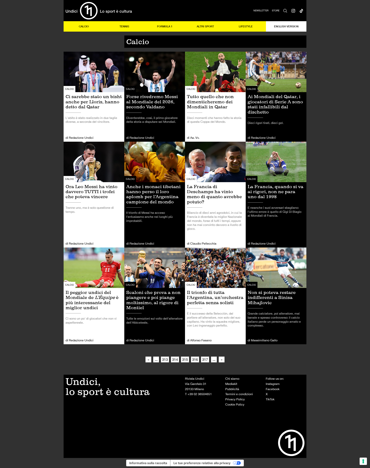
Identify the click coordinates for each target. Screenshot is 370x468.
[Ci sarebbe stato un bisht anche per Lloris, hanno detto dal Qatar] (94, 96)
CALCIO (84, 26)
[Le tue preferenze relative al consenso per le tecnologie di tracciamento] (363, 461)
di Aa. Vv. (193, 137)
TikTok (270, 399)
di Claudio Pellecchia (201, 243)
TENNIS (124, 26)
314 (175, 359)
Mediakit (231, 384)
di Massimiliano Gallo (263, 340)
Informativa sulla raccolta (148, 463)
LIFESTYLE (246, 26)
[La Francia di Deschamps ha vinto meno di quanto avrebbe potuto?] (215, 194)
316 (195, 359)
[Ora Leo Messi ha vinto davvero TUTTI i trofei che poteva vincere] (94, 194)
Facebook (272, 389)
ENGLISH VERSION (286, 26)
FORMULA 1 (164, 26)
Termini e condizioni (239, 394)
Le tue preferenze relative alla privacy (201, 463)
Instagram (273, 384)
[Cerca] (285, 10)
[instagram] (293, 10)
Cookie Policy (234, 404)
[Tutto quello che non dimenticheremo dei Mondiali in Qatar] (215, 96)
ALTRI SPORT (205, 26)
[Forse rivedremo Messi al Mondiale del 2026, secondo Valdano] (154, 96)
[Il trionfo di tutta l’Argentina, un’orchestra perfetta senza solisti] (215, 295)
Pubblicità (232, 389)
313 (165, 359)
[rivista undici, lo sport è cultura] (99, 10)
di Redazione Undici (79, 137)
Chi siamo (232, 378)
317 (205, 359)
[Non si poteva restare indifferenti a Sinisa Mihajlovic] (276, 295)
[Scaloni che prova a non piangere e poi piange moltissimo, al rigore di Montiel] (154, 295)
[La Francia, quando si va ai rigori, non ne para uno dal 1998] (276, 194)
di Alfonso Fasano (199, 340)
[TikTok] (301, 10)
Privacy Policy (235, 399)
